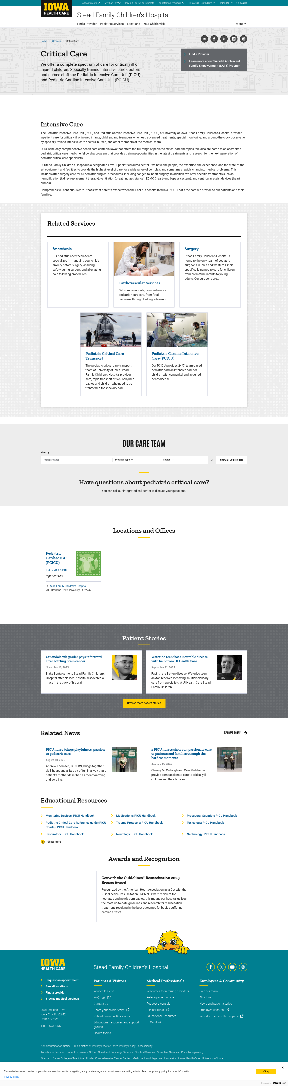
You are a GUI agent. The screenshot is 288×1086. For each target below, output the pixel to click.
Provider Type (122, 459)
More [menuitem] (239, 24)
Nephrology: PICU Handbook (206, 834)
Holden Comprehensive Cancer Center (108, 1058)
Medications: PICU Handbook (136, 815)
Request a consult (158, 1003)
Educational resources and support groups (116, 1025)
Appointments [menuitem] (89, 3)
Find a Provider (199, 54)
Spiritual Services (145, 1052)
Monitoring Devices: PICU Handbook (70, 815)
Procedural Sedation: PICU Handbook (212, 815)
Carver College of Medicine (68, 1058)
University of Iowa (212, 1058)
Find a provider (56, 992)
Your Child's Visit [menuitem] (154, 24)
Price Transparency (192, 1052)
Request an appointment (62, 980)
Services (56, 41)
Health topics (102, 1033)
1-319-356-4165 (56, 569)
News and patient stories (216, 1003)
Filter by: (45, 452)
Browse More (232, 732)
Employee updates (212, 1010)
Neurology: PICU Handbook (134, 834)
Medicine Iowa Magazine (147, 1058)
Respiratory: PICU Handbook (65, 834)
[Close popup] (282, 1067)
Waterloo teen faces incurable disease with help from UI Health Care (179, 659)
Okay (266, 1071)
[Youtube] (232, 967)
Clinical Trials (155, 1010)
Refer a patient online (160, 997)
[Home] (56, 8)
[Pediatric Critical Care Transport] (110, 329)
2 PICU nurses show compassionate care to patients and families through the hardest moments (181, 753)
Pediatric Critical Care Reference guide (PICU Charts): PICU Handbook (76, 825)
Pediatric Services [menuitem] (112, 24)
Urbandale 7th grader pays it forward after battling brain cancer (74, 659)
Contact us (101, 1003)
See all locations (57, 986)
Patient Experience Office (81, 1052)
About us (205, 997)
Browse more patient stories (144, 703)
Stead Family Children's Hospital (67, 586)
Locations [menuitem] (133, 24)
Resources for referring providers (167, 991)
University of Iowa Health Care (182, 1058)
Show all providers (231, 459)
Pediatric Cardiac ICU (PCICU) (56, 558)
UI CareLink (154, 1022)
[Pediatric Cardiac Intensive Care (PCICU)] (177, 329)
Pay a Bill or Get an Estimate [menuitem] (139, 3)
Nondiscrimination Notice (55, 1046)
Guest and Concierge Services (115, 1052)
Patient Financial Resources (112, 1016)
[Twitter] (221, 967)
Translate (224, 3)
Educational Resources (161, 1016)
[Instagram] (243, 967)
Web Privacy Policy (124, 1046)
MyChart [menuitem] (109, 3)
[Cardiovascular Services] (144, 259)
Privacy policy (11, 1076)
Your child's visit (104, 991)
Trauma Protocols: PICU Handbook (139, 822)
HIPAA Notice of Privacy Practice (92, 1046)
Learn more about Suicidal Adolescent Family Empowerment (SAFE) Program (214, 63)
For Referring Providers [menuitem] (169, 3)
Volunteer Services (168, 1052)
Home (44, 41)
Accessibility (145, 1046)
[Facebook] (210, 967)
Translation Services (52, 1052)
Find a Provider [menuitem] (87, 24)
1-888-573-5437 (51, 1026)
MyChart (100, 997)
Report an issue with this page (219, 1016)
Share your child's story (109, 1010)
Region (166, 459)
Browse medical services (62, 998)
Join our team (209, 991)
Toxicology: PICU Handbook (205, 822)
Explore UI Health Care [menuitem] (200, 3)
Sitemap (45, 1058)
